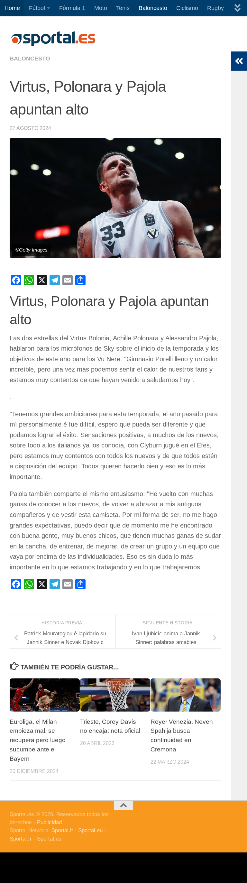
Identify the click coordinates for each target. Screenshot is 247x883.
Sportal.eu (90, 830)
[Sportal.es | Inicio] (53, 38)
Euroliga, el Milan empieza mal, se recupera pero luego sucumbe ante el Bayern (38, 740)
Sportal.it (62, 830)
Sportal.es (49, 839)
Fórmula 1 (72, 8)
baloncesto (30, 58)
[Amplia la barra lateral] (239, 61)
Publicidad (49, 822)
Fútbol (37, 8)
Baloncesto (153, 8)
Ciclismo (187, 8)
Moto (100, 8)
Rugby (215, 8)
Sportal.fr (21, 839)
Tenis (123, 8)
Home (12, 8)
